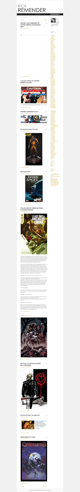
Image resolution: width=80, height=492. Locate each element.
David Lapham (53, 118)
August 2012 (52, 85)
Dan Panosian (53, 116)
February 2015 (53, 63)
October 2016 (53, 46)
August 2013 (52, 73)
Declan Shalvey (53, 120)
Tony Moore (52, 157)
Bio (26, 14)
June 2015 (52, 61)
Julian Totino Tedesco (54, 141)
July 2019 (52, 36)
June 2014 (52, 66)
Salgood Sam (53, 154)
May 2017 (52, 42)
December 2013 (53, 69)
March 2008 (52, 98)
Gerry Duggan (53, 127)
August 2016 (52, 48)
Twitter (52, 171)
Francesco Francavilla (54, 126)
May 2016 (52, 51)
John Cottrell (49, 490)
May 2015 (52, 62)
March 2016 (52, 53)
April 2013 (52, 77)
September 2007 (53, 102)
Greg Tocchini (53, 128)
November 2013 (53, 70)
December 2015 (53, 56)
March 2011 (52, 88)
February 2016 (53, 54)
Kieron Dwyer (53, 142)
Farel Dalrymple (53, 124)
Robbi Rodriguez (53, 153)
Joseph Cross (53, 140)
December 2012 (53, 81)
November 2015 (53, 57)
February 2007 (53, 104)
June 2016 (52, 50)
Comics (24, 76)
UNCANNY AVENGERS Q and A (29, 111)
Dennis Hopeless (53, 121)
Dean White (52, 119)
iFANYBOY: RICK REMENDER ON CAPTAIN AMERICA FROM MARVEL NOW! (30, 25)
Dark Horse (52, 162)
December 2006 (53, 105)
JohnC (28, 130)
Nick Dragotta (53, 147)
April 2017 (52, 43)
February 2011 (53, 89)
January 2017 (53, 45)
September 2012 (53, 84)
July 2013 (52, 74)
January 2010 (53, 92)
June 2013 (52, 75)
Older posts (22, 19)
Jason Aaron (53, 134)
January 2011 (53, 90)
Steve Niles (52, 156)
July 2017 (52, 41)
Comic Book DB (53, 169)
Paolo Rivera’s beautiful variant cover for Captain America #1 (55, 181)
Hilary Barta (52, 130)
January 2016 (53, 55)
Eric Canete (52, 122)
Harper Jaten (53, 129)
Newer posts (45, 19)
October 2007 (53, 101)
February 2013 (53, 79)
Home (21, 14)
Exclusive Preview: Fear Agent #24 (30, 415)
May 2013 (52, 76)
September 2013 (53, 72)
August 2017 (52, 40)
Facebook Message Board (38, 14)
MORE (52, 26)
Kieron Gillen (53, 143)
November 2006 (53, 106)
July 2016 (52, 49)
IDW (51, 163)
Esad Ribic (52, 123)
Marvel (52, 165)
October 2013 (53, 71)
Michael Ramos (53, 180)
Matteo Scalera (53, 146)
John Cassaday (53, 138)
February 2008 (53, 99)
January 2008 (53, 100)
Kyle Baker (52, 144)
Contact (32, 14)
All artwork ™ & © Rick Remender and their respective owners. (37, 490)
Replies (28, 76)
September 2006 (53, 107)
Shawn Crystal (53, 155)
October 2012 (53, 83)
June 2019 (52, 37)
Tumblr (44, 14)
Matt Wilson (52, 145)
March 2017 (52, 44)
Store (29, 14)
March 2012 (52, 86)
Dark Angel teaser (25, 171)
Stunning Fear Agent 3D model (29, 129)
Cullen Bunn (52, 115)
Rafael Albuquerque (54, 152)
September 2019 (53, 35)
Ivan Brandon (53, 131)
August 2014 (52, 64)
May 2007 (52, 103)
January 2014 (53, 68)
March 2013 (52, 78)
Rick (28, 28)
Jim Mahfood (53, 137)
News (26, 76)
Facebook (52, 170)
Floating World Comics (54, 125)
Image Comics (53, 164)
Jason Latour (53, 135)
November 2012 (53, 82)
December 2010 (53, 91)
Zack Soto (52, 158)
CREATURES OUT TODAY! (27, 437)
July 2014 (52, 65)
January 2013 (53, 80)
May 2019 (52, 38)
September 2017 (53, 39)
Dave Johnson (53, 117)
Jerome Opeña (53, 136)
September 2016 (53, 47)
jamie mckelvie (53, 133)
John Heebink (53, 139)
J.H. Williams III (53, 132)
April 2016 (52, 52)
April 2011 (52, 87)
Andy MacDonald (53, 111)
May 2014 (52, 67)
